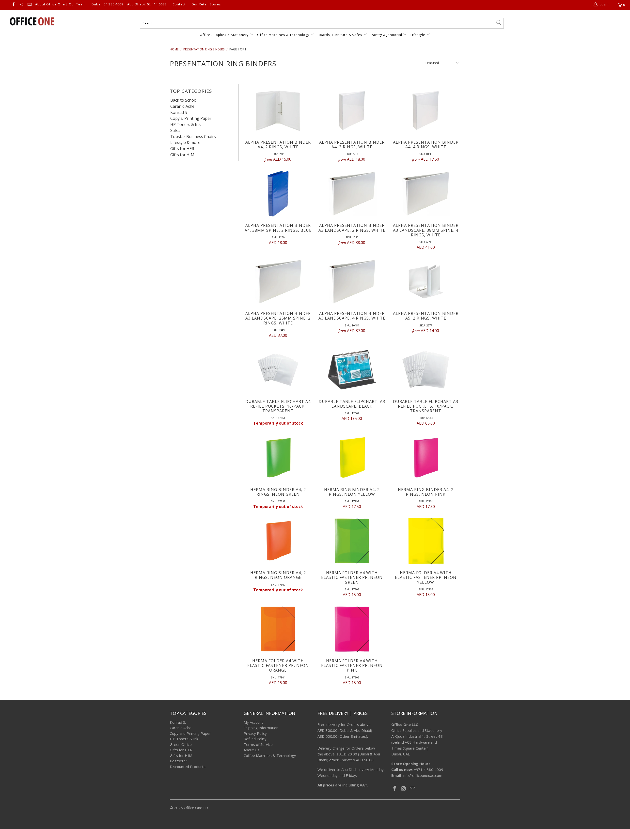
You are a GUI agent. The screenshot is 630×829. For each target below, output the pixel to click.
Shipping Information (261, 727)
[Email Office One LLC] (29, 5)
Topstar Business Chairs (193, 137)
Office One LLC (196, 807)
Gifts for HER (182, 149)
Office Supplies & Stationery (225, 34)
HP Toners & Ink (185, 125)
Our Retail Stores (206, 4)
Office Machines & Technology (283, 34)
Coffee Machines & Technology (270, 755)
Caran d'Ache (182, 106)
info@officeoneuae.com (422, 775)
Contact (179, 4)
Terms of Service (258, 744)
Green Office (181, 744)
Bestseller (178, 760)
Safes (175, 130)
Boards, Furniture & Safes (340, 34)
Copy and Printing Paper (190, 733)
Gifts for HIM (182, 155)
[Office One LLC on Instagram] (21, 5)
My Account (253, 722)
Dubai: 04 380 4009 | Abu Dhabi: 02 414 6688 (129, 4)
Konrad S (178, 112)
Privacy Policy (255, 733)
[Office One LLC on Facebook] (13, 5)
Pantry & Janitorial (387, 34)
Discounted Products (187, 766)
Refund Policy (255, 738)
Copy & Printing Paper (190, 118)
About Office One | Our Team (60, 4)
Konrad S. (178, 722)
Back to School (183, 100)
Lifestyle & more (185, 142)
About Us (251, 749)
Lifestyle (417, 34)
